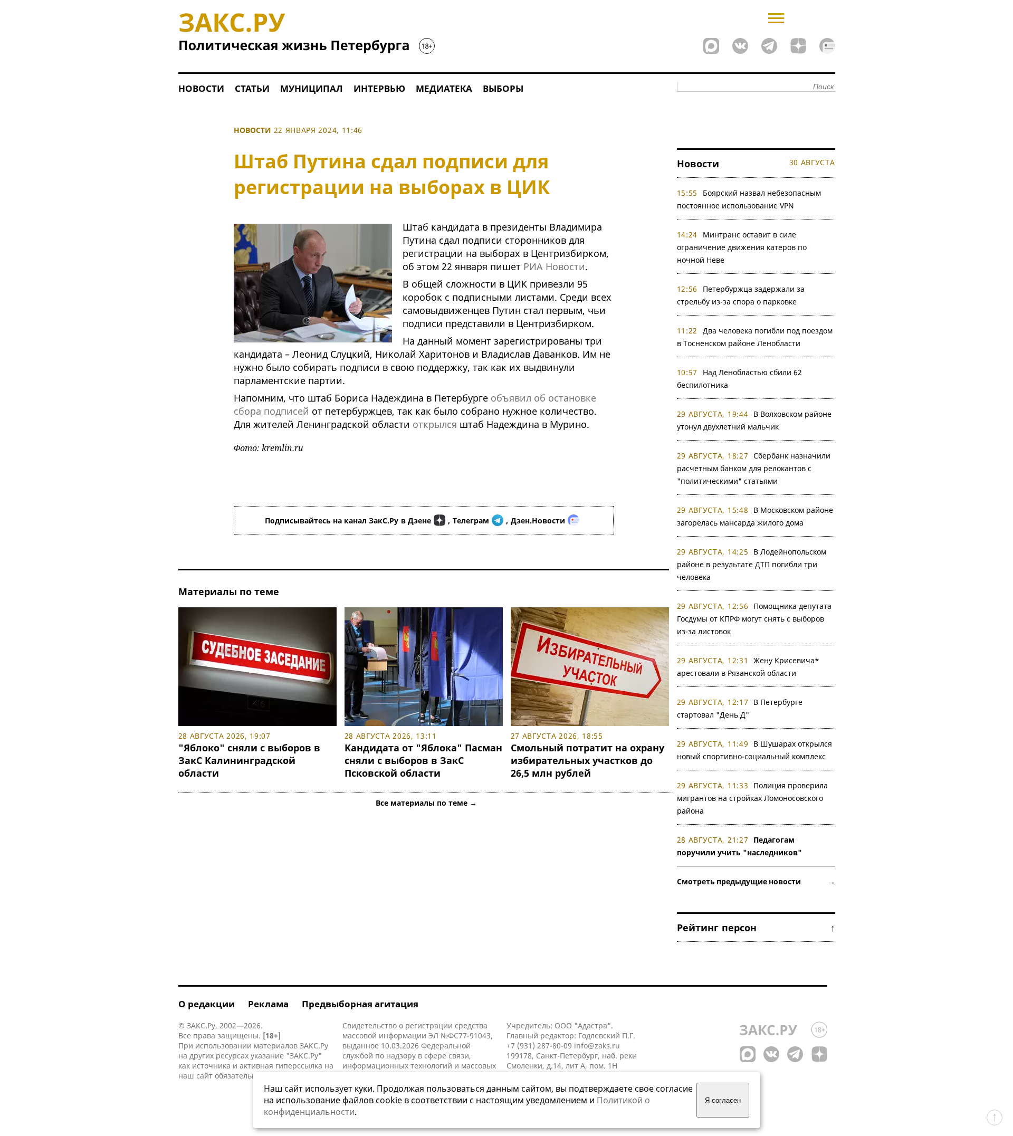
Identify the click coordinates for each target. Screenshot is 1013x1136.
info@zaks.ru (597, 1045)
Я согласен (723, 1100)
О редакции (206, 1004)
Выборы (503, 88)
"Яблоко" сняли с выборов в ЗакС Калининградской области (249, 760)
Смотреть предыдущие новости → (756, 881)
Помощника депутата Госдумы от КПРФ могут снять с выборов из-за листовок (754, 618)
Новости (201, 88)
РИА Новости (554, 266)
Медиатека (444, 88)
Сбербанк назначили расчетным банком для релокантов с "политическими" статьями (754, 468)
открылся (435, 424)
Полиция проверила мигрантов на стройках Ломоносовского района (752, 798)
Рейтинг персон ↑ (756, 927)
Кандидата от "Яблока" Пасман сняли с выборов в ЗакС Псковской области (423, 760)
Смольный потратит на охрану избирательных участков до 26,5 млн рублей (587, 760)
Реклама (268, 1004)
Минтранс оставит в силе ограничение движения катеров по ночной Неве (742, 247)
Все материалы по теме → (426, 803)
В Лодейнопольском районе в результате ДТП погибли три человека (752, 564)
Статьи (252, 88)
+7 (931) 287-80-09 (539, 1045)
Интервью (379, 88)
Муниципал (311, 88)
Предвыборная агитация (360, 1004)
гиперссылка (298, 1066)
